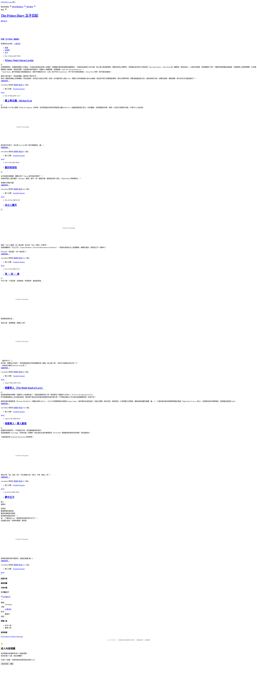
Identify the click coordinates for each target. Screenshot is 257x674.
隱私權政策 (140, 640)
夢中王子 (9, 497)
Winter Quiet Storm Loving (19, 60)
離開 (11, 664)
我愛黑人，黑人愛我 (16, 423)
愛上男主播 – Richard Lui (18, 100)
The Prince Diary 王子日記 (19, 15)
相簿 (6, 48)
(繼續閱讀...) (5, 81)
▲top (2, 92)
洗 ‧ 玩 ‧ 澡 (12, 274)
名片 (6, 52)
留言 (20, 85)
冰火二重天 (11, 205)
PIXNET (113, 640)
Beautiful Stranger (19, 89)
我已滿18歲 (5, 664)
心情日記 (17, 44)
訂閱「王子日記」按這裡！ (10, 39)
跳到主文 (4, 21)
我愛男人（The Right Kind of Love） (24, 388)
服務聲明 (147, 640)
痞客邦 (16, 85)
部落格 (7, 50)
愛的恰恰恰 (11, 167)
